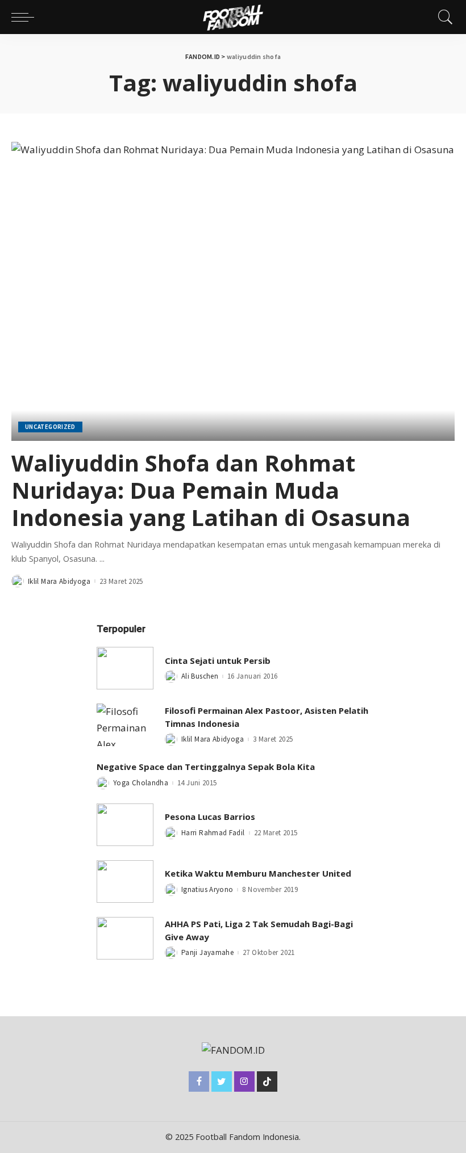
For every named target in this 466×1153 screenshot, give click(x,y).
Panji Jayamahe (207, 952)
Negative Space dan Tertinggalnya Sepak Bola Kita (206, 766)
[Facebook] (199, 1081)
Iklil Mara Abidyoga (59, 581)
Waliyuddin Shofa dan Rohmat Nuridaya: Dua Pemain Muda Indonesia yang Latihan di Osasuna (210, 490)
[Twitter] (221, 1081)
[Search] (443, 17)
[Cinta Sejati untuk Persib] (125, 668)
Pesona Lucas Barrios (210, 816)
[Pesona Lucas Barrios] (125, 824)
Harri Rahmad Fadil (213, 832)
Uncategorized (50, 427)
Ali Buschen (199, 676)
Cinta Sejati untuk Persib (218, 660)
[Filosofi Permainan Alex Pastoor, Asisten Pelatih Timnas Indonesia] (125, 725)
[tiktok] (267, 1081)
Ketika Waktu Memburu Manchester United (258, 873)
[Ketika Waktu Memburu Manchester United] (125, 881)
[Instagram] (244, 1081)
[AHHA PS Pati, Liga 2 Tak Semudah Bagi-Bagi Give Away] (125, 938)
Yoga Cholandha (140, 782)
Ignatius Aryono (207, 889)
